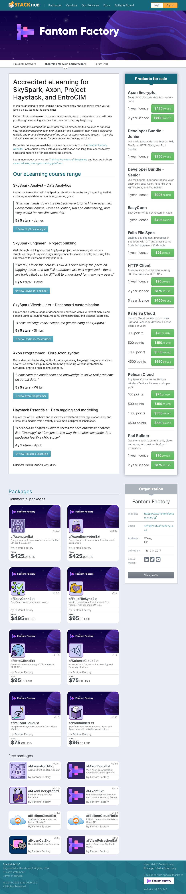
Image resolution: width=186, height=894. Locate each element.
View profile (151, 575)
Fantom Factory (24, 548)
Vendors (71, 5)
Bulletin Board (124, 5)
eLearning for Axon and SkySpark (65, 63)
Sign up (170, 5)
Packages (55, 5)
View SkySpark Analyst (32, 229)
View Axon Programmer (32, 395)
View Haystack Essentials (33, 453)
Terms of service (13, 875)
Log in (157, 5)
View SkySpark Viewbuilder (34, 339)
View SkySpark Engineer (32, 290)
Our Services (90, 5)
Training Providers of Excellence (68, 159)
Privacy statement (14, 871)
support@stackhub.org (161, 868)
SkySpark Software (24, 63)
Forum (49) (101, 63)
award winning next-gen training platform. (38, 163)
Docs (106, 5)
